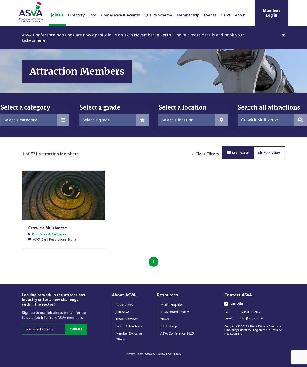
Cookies (150, 353)
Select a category (20, 120)
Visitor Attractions (129, 326)
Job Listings (168, 326)
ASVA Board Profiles (175, 312)
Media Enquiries (171, 304)
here (41, 40)
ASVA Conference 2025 (177, 333)
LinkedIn (236, 304)
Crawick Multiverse (47, 227)
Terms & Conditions (169, 353)
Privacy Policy (134, 353)
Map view (271, 152)
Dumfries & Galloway (49, 234)
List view (240, 152)
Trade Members (127, 319)
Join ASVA (122, 312)
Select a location (178, 120)
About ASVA (124, 304)
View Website (61, 195)
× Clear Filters (205, 154)
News (164, 319)
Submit (76, 329)
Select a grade (96, 120)
